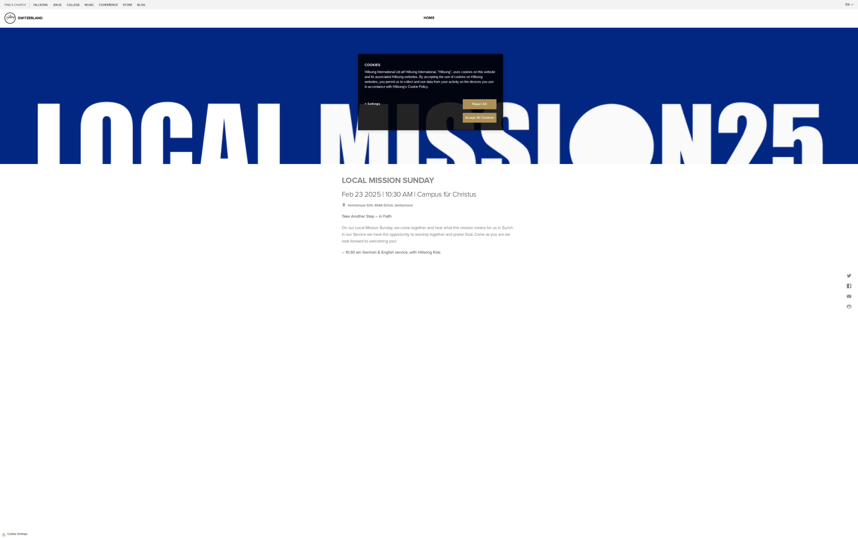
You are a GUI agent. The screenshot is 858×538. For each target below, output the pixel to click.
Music (90, 5)
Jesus (57, 5)
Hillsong (41, 5)
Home (429, 17)
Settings (374, 103)
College (73, 5)
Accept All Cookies (479, 117)
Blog (141, 5)
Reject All (479, 104)
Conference (108, 5)
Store (128, 5)
